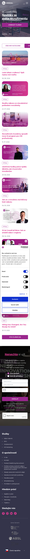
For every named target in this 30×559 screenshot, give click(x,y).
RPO (5, 441)
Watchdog (7, 500)
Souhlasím (15, 299)
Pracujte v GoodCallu (10, 497)
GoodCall (4, 34)
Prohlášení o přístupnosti (11, 484)
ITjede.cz (6, 502)
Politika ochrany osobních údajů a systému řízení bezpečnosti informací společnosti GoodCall (15, 467)
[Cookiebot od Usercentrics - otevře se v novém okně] (21, 247)
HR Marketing (8, 447)
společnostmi (20, 410)
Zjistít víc (22, 294)
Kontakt (6, 460)
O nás (6, 457)
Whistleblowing (9, 481)
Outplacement (8, 444)
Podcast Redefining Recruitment (14, 463)
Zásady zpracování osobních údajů (14, 472)
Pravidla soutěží (8, 478)
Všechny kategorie (12, 46)
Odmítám (15, 310)
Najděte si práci (8, 494)
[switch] (25, 276)
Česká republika (15, 550)
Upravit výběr (15, 304)
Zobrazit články (15, 25)
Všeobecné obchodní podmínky (13, 475)
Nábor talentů (8, 438)
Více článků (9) (15, 337)
